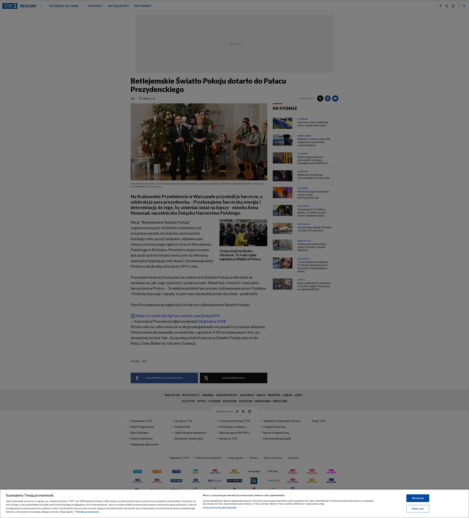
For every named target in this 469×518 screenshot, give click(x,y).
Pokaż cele (418, 508)
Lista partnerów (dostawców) (219, 507)
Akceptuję (418, 498)
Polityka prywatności (87, 511)
